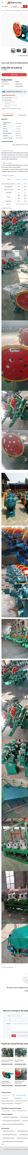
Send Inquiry (14, 74)
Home (2, 10)
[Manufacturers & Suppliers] (14, 2)
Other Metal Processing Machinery (10, 1117)
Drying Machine (18, 1098)
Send (14, 1035)
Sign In (3, 108)
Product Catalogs (22, 1095)
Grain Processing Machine (7, 1103)
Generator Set (4, 1098)
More (2, 1144)
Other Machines (18, 1103)
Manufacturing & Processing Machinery (13, 10)
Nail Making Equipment (22, 1138)
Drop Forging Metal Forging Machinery (11, 1120)
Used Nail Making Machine (8, 1138)
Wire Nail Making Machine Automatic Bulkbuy (13, 1141)
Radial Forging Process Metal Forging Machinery (13, 1124)
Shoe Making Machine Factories (10, 1134)
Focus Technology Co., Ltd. (18, 1149)
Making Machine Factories (8, 1131)
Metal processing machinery (7, 1101)
